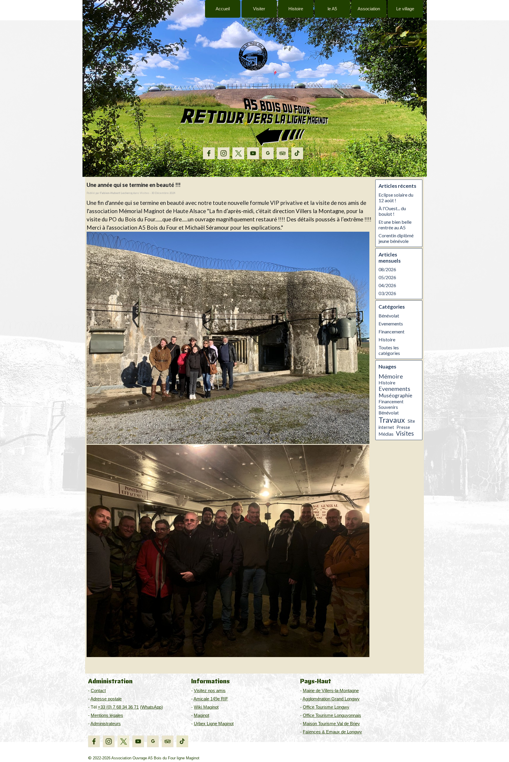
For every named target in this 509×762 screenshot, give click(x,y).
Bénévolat (389, 315)
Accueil (223, 8)
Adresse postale (106, 699)
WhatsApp (151, 707)
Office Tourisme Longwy (326, 707)
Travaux (392, 419)
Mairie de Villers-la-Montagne (331, 690)
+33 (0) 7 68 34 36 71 (118, 707)
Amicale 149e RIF (211, 699)
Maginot (201, 715)
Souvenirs (388, 407)
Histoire (387, 339)
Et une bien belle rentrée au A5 (395, 224)
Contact (98, 690)
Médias (386, 434)
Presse (403, 427)
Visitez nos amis (210, 690)
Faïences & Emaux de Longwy (332, 732)
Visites (405, 433)
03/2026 (387, 293)
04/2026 (387, 285)
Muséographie (395, 395)
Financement (391, 331)
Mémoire (391, 376)
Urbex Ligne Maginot (214, 723)
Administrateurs (105, 723)
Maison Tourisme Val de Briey (331, 723)
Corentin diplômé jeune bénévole (396, 238)
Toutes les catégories (389, 350)
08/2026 (387, 269)
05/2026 (387, 277)
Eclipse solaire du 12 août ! (396, 197)
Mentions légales (107, 715)
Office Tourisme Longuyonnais (332, 715)
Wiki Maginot (206, 707)
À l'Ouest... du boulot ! (392, 211)
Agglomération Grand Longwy (331, 699)
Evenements (391, 323)
